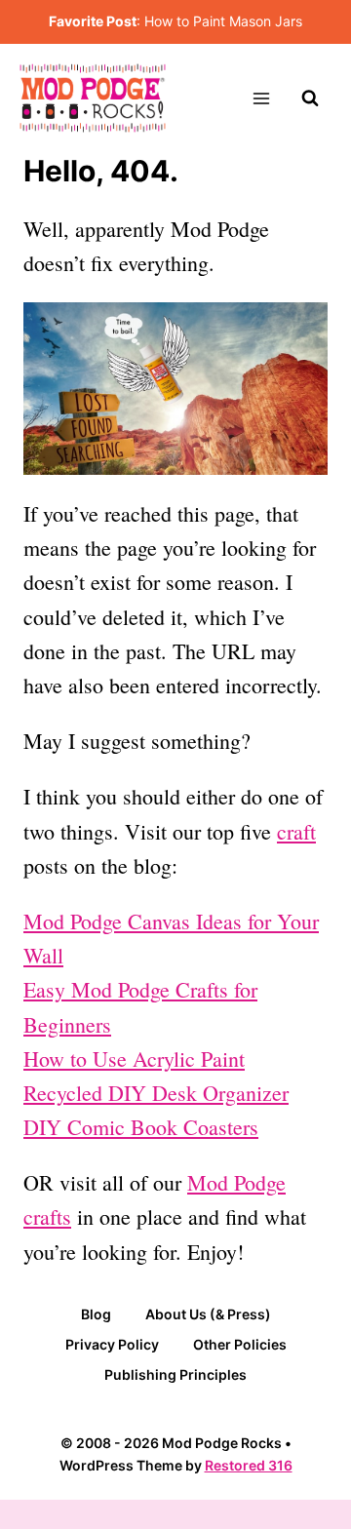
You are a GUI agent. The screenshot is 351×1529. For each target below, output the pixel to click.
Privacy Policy (112, 1344)
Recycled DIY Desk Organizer (156, 1092)
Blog (96, 1314)
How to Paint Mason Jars (223, 21)
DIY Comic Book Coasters (140, 1127)
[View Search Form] (310, 98)
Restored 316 (248, 1465)
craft (296, 831)
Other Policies (240, 1344)
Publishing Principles (175, 1374)
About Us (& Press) (208, 1314)
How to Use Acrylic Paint (134, 1058)
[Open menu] (261, 98)
